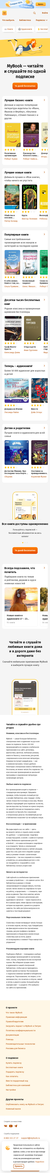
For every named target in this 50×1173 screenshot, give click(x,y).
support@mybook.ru (30, 1138)
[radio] (5, 149)
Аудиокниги (26, 29)
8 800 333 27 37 (11, 1138)
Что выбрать (8, 20)
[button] (22, 542)
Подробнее (39, 1162)
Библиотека (25, 20)
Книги (10, 29)
